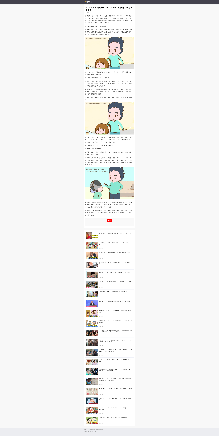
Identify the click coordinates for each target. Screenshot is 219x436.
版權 (96, 431)
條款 (92, 431)
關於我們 (85, 431)
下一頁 (109, 220)
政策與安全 (90, 431)
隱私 (94, 431)
